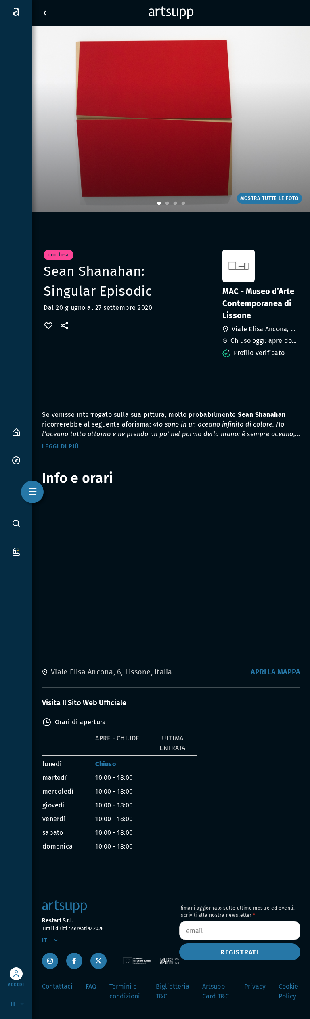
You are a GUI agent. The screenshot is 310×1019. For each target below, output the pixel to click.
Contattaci (57, 986)
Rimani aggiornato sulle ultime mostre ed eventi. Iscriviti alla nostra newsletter (237, 911)
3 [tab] (175, 204)
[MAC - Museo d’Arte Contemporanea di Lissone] (260, 266)
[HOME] (16, 431)
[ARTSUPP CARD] (16, 551)
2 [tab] (167, 204)
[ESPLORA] (16, 460)
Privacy (255, 986)
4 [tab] (183, 204)
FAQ (91, 986)
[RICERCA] (16, 523)
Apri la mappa (275, 672)
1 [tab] (159, 204)
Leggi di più (60, 446)
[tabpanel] (155, 119)
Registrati (239, 952)
